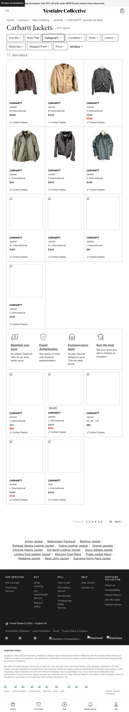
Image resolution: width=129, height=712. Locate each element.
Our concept (12, 582)
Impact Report (113, 595)
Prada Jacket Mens (98, 554)
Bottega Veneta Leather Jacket (33, 546)
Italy (62, 691)
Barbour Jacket (90, 541)
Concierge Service (11, 589)
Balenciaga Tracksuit (61, 541)
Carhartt (23, 20)
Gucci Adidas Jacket (99, 550)
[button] (122, 10)
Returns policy (38, 604)
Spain (55, 691)
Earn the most (105, 345)
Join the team (112, 600)
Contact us (87, 587)
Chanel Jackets (102, 546)
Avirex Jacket (34, 541)
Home (10, 20)
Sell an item (64, 596)
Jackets (58, 20)
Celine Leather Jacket (73, 546)
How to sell (64, 582)
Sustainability (112, 590)
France (7, 691)
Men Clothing (40, 20)
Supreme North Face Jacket (92, 558)
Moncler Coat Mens (68, 554)
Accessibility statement (17, 631)
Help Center (88, 582)
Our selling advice (64, 589)
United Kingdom (19, 691)
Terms (56, 631)
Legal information (41, 631)
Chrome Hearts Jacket (28, 550)
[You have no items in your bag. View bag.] (122, 10)
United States (35, 691)
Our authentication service (42, 594)
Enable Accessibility (12, 3)
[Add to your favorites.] (40, 103)
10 (110, 522)
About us (110, 585)
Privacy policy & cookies (74, 631)
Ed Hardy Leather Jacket (63, 550)
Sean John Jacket (57, 558)
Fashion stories (113, 604)
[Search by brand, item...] (6, 11)
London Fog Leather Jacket (32, 554)
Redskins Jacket (29, 558)
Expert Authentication (48, 347)
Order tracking (38, 584)
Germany (47, 691)
